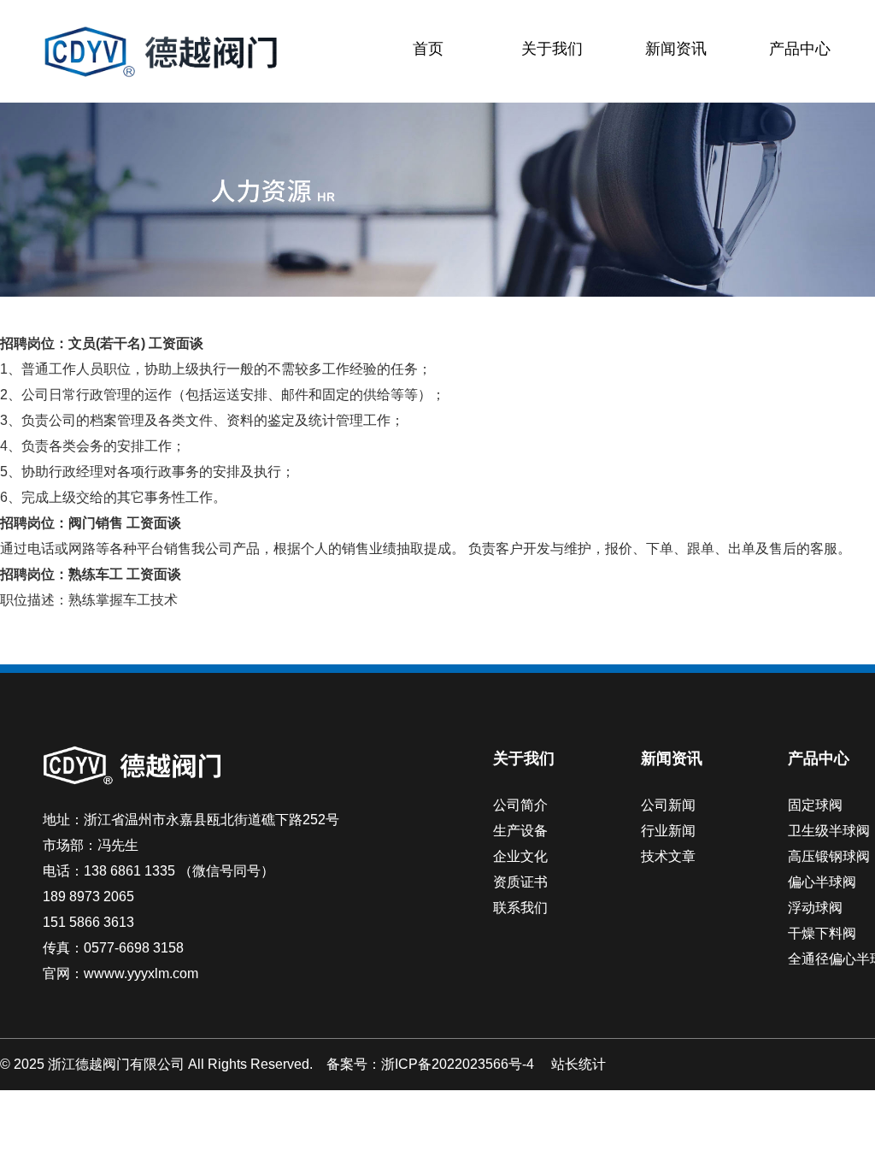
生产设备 (520, 830)
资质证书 (520, 882)
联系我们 (520, 907)
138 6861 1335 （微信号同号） (179, 871)
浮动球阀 (815, 907)
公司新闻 (668, 805)
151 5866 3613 (88, 922)
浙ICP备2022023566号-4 (457, 1064)
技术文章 (668, 856)
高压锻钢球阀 (829, 856)
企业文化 (520, 856)
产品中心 (800, 48)
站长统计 (578, 1064)
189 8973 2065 (88, 896)
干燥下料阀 (822, 933)
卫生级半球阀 (829, 830)
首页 (428, 48)
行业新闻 (668, 830)
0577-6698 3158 (134, 948)
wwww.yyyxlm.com (141, 973)
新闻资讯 (676, 48)
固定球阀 (815, 805)
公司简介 (520, 805)
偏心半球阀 (822, 882)
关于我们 (552, 48)
